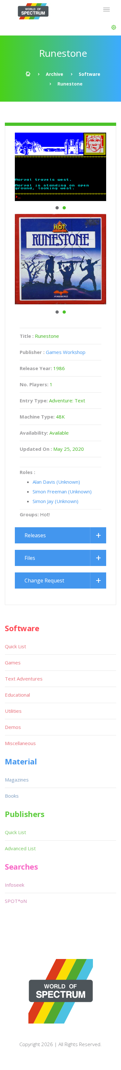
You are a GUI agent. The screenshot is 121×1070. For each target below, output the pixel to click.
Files (30, 557)
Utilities (13, 711)
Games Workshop (66, 352)
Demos (13, 727)
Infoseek (14, 885)
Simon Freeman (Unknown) (62, 491)
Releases (35, 535)
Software (89, 74)
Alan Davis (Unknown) (56, 482)
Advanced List (20, 848)
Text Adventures (24, 678)
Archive (54, 74)
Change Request (44, 580)
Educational (17, 694)
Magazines (17, 779)
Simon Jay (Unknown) (55, 501)
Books (12, 795)
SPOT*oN (16, 901)
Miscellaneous (20, 743)
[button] (113, 27)
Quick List (15, 646)
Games (13, 662)
